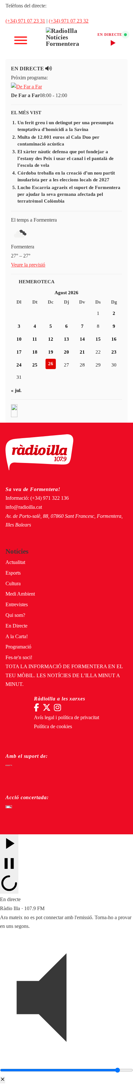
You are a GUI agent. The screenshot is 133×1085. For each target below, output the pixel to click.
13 (66, 339)
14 (82, 339)
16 (114, 339)
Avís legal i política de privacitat (66, 717)
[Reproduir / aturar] (9, 864)
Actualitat (15, 562)
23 (114, 352)
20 (66, 352)
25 (34, 364)
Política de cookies (53, 726)
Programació (18, 647)
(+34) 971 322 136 (49, 498)
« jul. (16, 390)
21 (82, 352)
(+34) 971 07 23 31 (25, 21)
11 (34, 339)
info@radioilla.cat (23, 507)
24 (19, 364)
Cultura (13, 584)
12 (50, 339)
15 (98, 339)
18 (34, 352)
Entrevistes (16, 605)
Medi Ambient (20, 594)
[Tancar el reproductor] (2, 1080)
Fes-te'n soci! (18, 657)
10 (19, 339)
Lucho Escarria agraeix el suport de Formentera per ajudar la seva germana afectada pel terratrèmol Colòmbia (68, 194)
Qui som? (15, 615)
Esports (13, 573)
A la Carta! (16, 636)
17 (19, 352)
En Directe (16, 626)
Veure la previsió (28, 265)
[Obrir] (20, 40)
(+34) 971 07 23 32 (68, 21)
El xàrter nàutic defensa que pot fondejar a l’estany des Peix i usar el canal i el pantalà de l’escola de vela (65, 158)
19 (50, 352)
